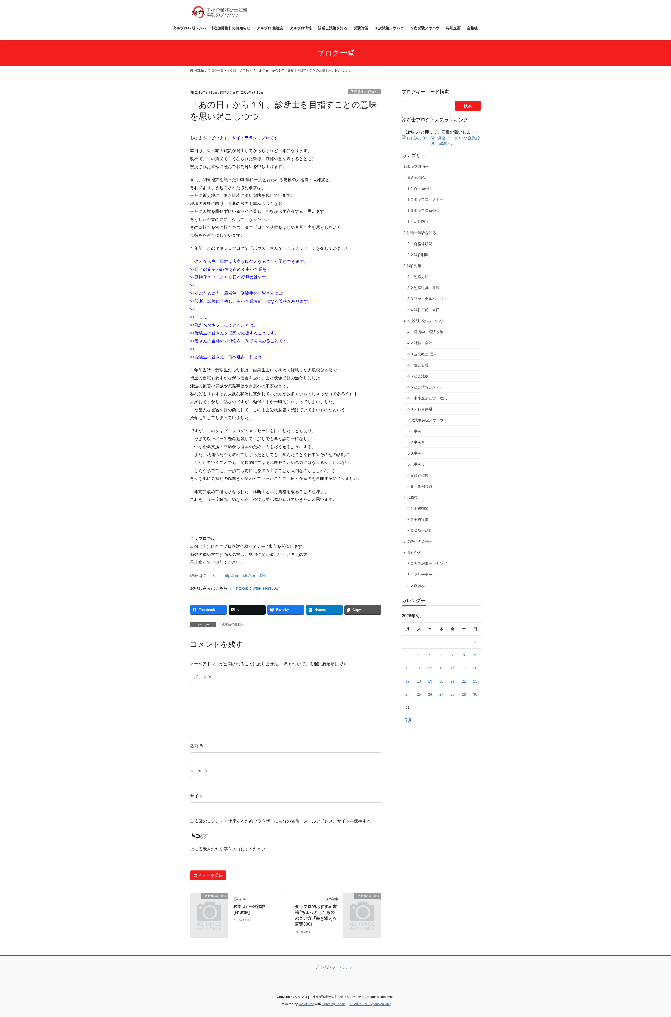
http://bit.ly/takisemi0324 (258, 588)
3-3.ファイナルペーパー (427, 299)
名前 (197, 746)
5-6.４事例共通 (419, 486)
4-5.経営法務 (418, 376)
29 (464, 694)
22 (464, 681)
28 (453, 694)
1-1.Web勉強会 (419, 188)
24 (407, 694)
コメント (201, 677)
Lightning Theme (334, 1004)
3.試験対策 (412, 266)
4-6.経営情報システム (425, 387)
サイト (196, 796)
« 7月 (407, 720)
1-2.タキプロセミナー (425, 199)
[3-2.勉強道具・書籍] (209, 904)
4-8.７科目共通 (419, 409)
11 (419, 668)
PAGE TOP (651, 982)
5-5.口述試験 (418, 475)
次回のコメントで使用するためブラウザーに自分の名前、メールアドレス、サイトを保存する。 (284, 821)
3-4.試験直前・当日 (423, 310)
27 (441, 694)
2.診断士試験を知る (420, 233)
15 (464, 668)
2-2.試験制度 (418, 255)
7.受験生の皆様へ (364, 92)
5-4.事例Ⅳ (416, 464)
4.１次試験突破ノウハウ (423, 321)
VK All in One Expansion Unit (370, 1004)
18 (419, 681)
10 (407, 668)
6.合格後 (411, 497)
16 (475, 668)
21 (453, 681)
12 (430, 668)
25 (419, 694)
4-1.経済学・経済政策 (425, 332)
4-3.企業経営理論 (421, 354)
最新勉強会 (416, 177)
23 (475, 681)
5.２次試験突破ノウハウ (423, 420)
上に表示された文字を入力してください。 (230, 849)
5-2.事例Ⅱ (416, 442)
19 (430, 681)
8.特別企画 (412, 552)
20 (441, 681)
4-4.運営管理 (418, 365)
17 (407, 681)
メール (199, 771)
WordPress (306, 1004)
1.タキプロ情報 (416, 166)
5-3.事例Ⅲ (416, 453)
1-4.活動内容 (418, 221)
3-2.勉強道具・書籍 (423, 288)
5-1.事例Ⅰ (416, 431)
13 (441, 668)
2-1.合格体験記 (419, 244)
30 (475, 694)
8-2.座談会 (416, 586)
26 (430, 694)
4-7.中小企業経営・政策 (427, 398)
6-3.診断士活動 (419, 530)
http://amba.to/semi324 (245, 575)
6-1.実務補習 (418, 508)
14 (453, 668)
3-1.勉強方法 (418, 277)
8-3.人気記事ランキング (427, 563)
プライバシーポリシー (335, 967)
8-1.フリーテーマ (421, 574)
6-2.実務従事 (418, 519)
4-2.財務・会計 (419, 343)
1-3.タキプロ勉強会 (423, 210)
